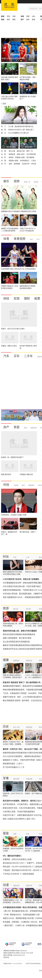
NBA (33, 16)
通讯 (23, 485)
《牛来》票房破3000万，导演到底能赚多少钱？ (22, 915)
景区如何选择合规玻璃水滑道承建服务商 (19, 634)
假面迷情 (12, 154)
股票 (37, 298)
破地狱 (11, 157)
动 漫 (3, 160)
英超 (27, 16)
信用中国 (6, 957)
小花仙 (33, 160)
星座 (6, 833)
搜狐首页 (9, 5)
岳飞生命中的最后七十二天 (13, 767)
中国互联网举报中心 (12, 944)
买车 (16, 356)
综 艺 (3, 164)
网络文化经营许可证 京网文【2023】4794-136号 (18, 953)
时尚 (6, 556)
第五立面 (12, 151)
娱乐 (6, 181)
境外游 (28, 609)
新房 (27, 19)
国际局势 (16, 779)
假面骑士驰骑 (14, 160)
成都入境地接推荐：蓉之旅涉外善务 (17, 638)
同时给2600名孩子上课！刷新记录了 (21, 130)
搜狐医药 (16, 660)
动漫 (6, 885)
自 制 (3, 154)
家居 (33, 19)
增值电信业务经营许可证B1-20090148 (15, 951)
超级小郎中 (21, 154)
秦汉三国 (16, 727)
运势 (27, 834)
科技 (6, 484)
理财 (13, 19)
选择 (10, 164)
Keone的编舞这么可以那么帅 (18, 133)
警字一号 (29, 151)
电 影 (3, 157)
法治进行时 (26, 164)
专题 (13, 16)
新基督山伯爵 (20, 157)
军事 (8, 16)
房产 (6, 427)
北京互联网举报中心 (28, 944)
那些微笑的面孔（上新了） (13, 764)
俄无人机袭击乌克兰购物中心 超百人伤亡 (19, 819)
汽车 (6, 356)
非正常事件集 (31, 154)
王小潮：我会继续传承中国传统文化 (20, 126)
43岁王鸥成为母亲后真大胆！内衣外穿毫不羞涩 (22, 586)
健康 (6, 660)
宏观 (8, 19)
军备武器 (29, 779)
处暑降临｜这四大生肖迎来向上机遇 (17, 859)
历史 (6, 726)
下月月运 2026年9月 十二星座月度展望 (18, 874)
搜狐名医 (29, 660)
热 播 (3, 151)
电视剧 (35, 182)
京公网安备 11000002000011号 (15, 955)
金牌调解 (17, 164)
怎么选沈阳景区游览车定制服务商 (16, 642)
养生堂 (33, 164)
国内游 (15, 609)
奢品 (40, 557)
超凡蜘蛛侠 (30, 157)
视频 (16, 181)
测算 (14, 834)
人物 (27, 557)
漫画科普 (29, 885)
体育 (6, 238)
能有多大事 (21, 151)
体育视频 (19, 238)
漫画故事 (16, 885)
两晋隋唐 (29, 727)
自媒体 (39, 357)
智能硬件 (31, 485)
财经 (6, 298)
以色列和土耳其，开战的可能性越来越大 (19, 812)
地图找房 (33, 428)
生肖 (40, 834)
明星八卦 (27, 182)
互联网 (16, 485)
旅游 (6, 608)
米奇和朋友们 (25, 160)
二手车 (28, 356)
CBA (37, 239)
